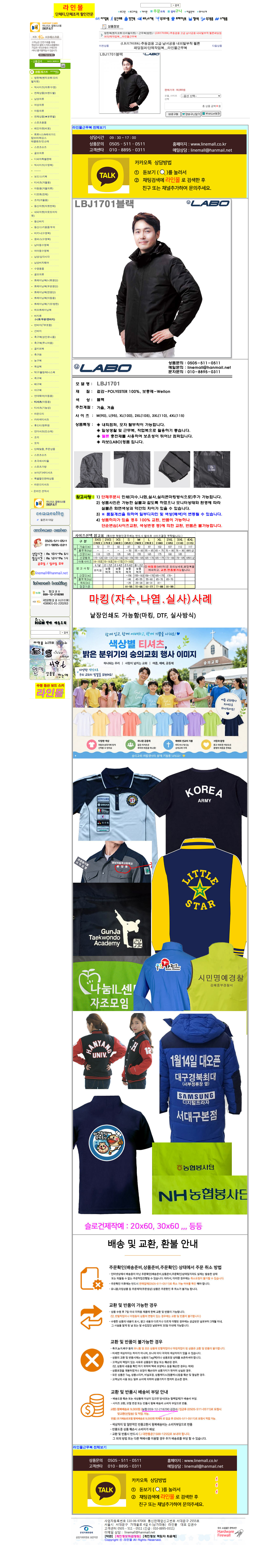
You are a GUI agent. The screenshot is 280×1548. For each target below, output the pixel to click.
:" (53, 17)
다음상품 (217, 45)
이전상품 (104, 45)
